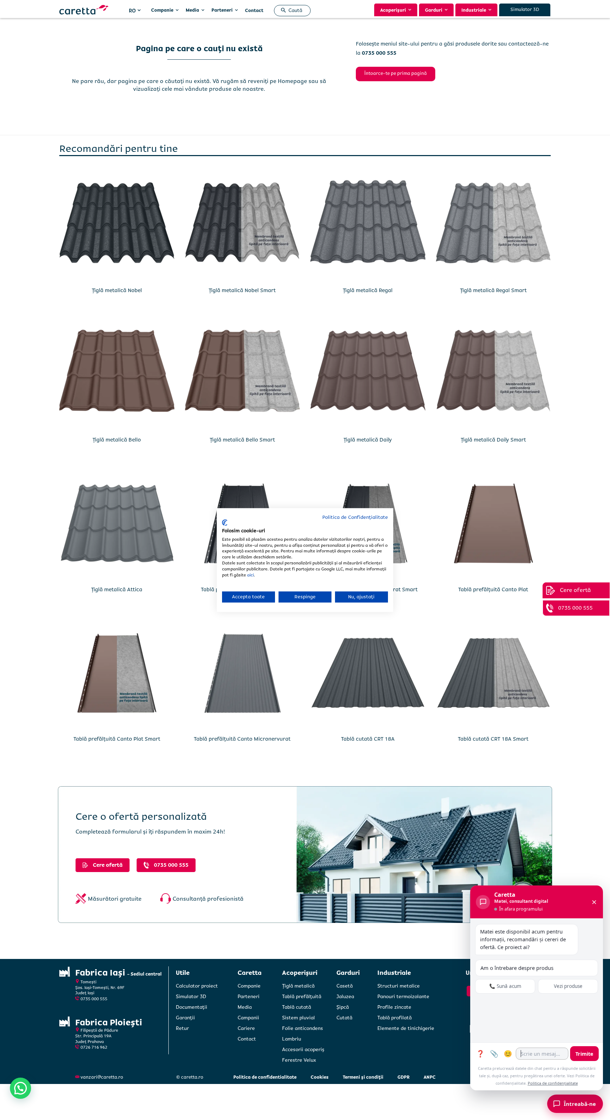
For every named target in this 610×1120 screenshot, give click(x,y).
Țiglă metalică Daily (367, 440)
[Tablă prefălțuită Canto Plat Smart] (116, 673)
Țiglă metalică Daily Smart (493, 440)
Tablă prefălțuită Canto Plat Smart (116, 739)
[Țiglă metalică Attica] (116, 523)
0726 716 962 (93, 1047)
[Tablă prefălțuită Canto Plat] (493, 523)
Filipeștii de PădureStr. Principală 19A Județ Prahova (96, 1036)
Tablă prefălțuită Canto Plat (493, 589)
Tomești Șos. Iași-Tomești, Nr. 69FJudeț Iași (100, 987)
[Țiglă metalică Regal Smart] (493, 224)
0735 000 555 (93, 999)
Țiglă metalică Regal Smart (493, 290)
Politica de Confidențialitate (355, 517)
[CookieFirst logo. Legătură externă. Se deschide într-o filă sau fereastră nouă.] (224, 523)
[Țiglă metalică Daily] (367, 374)
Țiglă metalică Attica (116, 589)
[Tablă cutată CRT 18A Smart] (493, 673)
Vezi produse (568, 986)
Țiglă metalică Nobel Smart (242, 290)
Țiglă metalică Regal (368, 290)
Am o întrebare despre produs (517, 967)
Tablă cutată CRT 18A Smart (493, 739)
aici (250, 575)
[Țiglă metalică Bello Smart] (242, 374)
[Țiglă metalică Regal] (367, 224)
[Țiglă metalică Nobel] (116, 224)
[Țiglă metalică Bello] (116, 374)
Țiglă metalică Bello (116, 440)
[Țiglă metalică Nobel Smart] (242, 224)
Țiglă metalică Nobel (117, 290)
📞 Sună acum (505, 986)
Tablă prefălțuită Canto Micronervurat (242, 739)
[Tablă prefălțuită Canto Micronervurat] (242, 673)
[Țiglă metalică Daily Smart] (493, 374)
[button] (290, 10)
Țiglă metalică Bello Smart (242, 440)
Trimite (584, 1053)
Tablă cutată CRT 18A (368, 739)
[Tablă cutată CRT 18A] (367, 673)
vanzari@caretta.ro (101, 1077)
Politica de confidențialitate (553, 1083)
